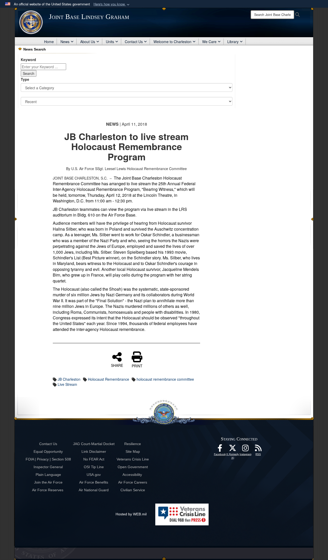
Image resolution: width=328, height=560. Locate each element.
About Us (87, 41)
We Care (209, 41)
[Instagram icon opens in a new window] (245, 449)
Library (233, 41)
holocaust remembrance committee (165, 379)
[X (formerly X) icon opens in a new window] (232, 449)
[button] (112, 4)
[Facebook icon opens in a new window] (219, 449)
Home (49, 41)
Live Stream (67, 384)
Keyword (28, 59)
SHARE (117, 365)
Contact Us (134, 41)
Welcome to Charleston (172, 41)
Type (25, 79)
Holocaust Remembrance (108, 379)
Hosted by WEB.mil (131, 514)
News (64, 41)
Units (110, 41)
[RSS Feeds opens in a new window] (258, 449)
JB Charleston (69, 379)
